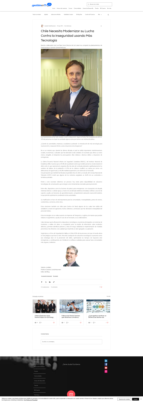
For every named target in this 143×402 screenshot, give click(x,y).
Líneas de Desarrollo (39, 380)
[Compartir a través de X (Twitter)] (46, 282)
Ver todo (108, 296)
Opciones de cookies (124, 399)
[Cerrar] (141, 399)
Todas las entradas (37, 14)
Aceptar (136, 399)
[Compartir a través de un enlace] (54, 282)
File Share (36, 395)
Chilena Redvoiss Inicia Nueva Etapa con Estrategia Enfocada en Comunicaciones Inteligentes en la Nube (44, 316)
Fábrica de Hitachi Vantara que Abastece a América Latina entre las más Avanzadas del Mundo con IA (71, 316)
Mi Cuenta (37, 390)
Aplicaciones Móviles (56, 14)
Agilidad (46, 14)
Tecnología (55, 276)
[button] (108, 14)
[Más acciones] (101, 26)
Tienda (36, 385)
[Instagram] (106, 371)
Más (99, 14)
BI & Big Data (79, 14)
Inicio (35, 362)
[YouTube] (106, 367)
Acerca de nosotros (39, 366)
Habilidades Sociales (68, 14)
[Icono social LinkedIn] (106, 360)
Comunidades (38, 376)
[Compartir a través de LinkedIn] (50, 282)
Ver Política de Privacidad (30, 400)
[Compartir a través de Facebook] (41, 282)
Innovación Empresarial (46, 276)
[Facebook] (106, 364)
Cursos (36, 371)
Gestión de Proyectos (90, 14)
